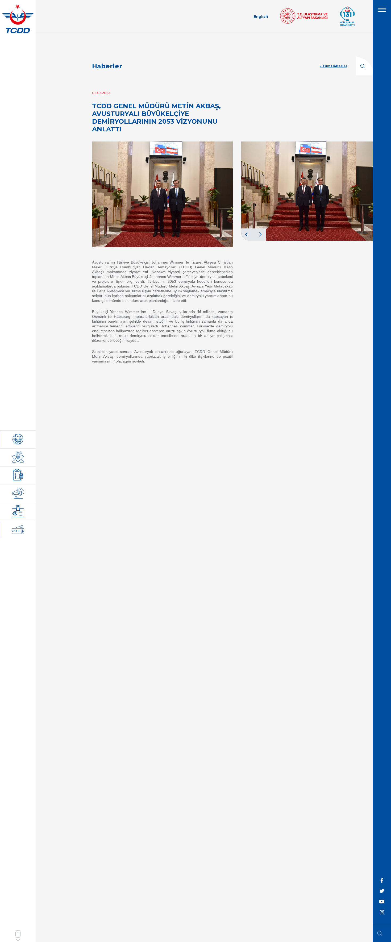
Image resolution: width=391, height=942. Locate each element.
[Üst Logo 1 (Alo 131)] (347, 25)
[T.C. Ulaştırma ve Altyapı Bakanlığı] (303, 22)
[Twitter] (382, 891)
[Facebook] (382, 880)
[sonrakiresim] (259, 234)
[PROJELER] (18, 457)
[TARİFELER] (18, 511)
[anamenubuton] (382, 12)
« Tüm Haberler (333, 66)
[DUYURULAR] (18, 493)
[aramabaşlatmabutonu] (381, 933)
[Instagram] (382, 912)
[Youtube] (382, 902)
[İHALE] (18, 475)
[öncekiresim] (247, 234)
